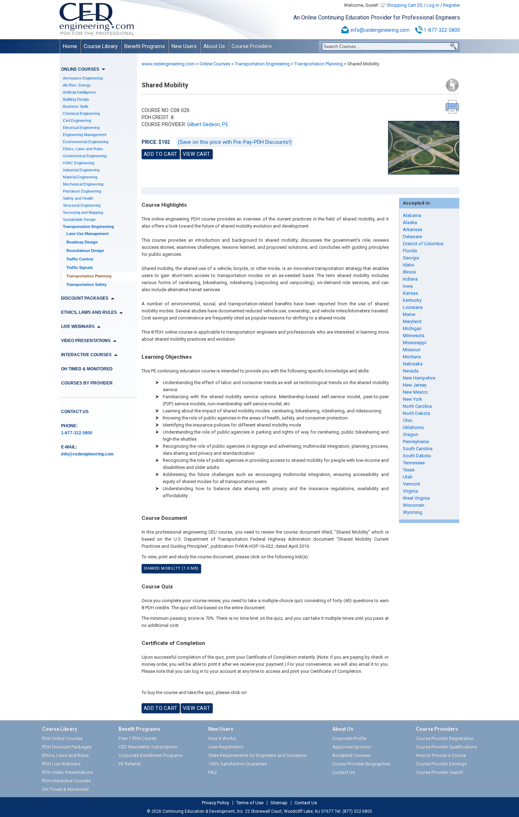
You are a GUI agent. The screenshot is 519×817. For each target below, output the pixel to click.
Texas (408, 469)
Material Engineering (80, 177)
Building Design (76, 99)
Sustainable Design (79, 219)
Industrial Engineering (81, 170)
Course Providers (252, 46)
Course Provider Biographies (361, 763)
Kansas (410, 293)
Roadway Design (82, 242)
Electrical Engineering (81, 127)
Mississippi (414, 342)
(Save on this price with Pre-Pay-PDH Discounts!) (235, 142)
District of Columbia (423, 243)
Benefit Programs (144, 46)
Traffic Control (79, 259)
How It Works (222, 738)
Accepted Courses (351, 755)
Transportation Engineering (88, 226)
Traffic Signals (79, 267)
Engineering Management (84, 135)
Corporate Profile (349, 738)
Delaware (412, 236)
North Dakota (416, 413)
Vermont (411, 484)
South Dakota (417, 455)
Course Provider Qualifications (446, 747)
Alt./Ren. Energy (77, 85)
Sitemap (278, 803)
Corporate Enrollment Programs (151, 755)
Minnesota (413, 335)
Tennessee (414, 462)
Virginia (410, 491)
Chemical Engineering (81, 113)
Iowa (408, 286)
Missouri (411, 349)
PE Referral (130, 763)
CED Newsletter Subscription (148, 747)
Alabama (412, 215)
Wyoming (412, 512)
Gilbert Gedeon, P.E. (208, 124)
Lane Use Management (87, 233)
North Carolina (417, 406)
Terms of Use (249, 803)
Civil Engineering (77, 120)
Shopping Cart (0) (405, 5)
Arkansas (412, 229)
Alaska (410, 222)
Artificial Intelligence (79, 92)
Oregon (410, 434)
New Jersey (414, 385)
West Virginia (416, 498)
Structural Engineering (82, 205)
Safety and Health (78, 198)
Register (451, 5)
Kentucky (412, 300)
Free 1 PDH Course (137, 738)
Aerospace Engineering (83, 78)
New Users (184, 46)
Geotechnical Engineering (85, 156)
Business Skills (76, 106)
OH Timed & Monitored (87, 368)
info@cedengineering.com (380, 30)
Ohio (407, 420)
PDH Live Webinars (61, 763)
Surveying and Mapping (83, 212)
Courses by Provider (87, 383)
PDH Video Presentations (67, 772)
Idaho (408, 265)
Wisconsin (413, 505)
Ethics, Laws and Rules (83, 149)
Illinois (409, 272)
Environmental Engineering (85, 142)
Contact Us (75, 411)
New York (412, 399)
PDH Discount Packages (66, 747)
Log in (432, 5)
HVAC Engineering (78, 163)
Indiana (410, 279)
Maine (409, 314)
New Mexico (415, 392)
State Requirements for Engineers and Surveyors (257, 755)
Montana (412, 356)
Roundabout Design (85, 250)
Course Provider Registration (445, 738)
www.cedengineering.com (168, 63)
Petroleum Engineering (82, 191)
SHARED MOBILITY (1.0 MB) (171, 568)
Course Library (101, 46)
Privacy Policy (215, 803)
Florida (410, 250)
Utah (407, 477)
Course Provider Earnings (441, 763)
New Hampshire (419, 378)
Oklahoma (413, 427)
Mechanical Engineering (83, 184)
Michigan (412, 328)
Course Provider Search (439, 772)
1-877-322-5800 (442, 30)
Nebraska (413, 363)
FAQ (212, 772)
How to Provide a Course (441, 755)
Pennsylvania (416, 441)
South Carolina (417, 448)
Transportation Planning (89, 276)
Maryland (412, 321)
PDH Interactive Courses (66, 780)
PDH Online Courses (62, 738)
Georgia (411, 257)
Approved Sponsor (351, 747)
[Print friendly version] (452, 107)
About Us (214, 46)
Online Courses (214, 63)
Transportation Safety (86, 284)
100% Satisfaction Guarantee (237, 763)
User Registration (226, 747)
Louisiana (413, 307)
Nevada (410, 371)
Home (70, 46)
